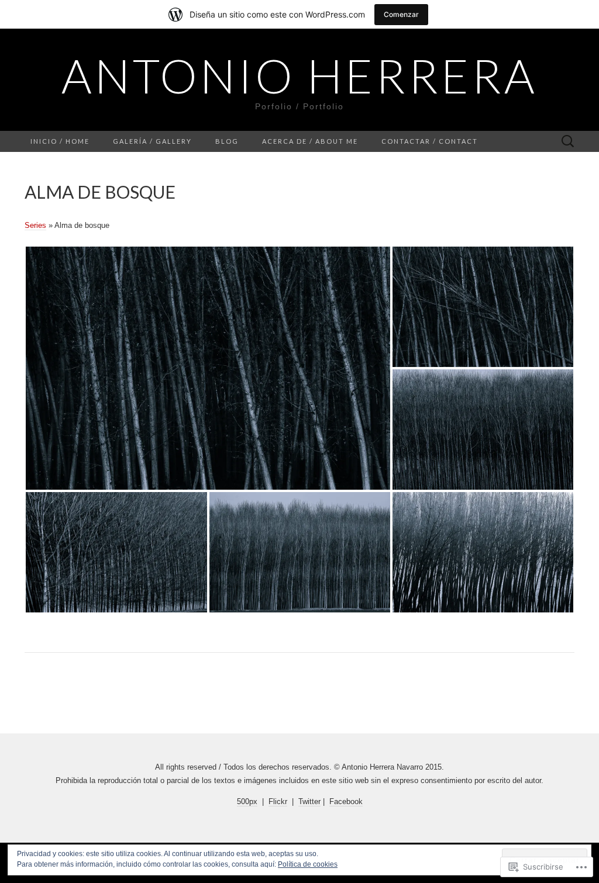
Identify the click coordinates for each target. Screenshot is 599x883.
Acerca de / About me (310, 141)
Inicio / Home (59, 141)
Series (35, 225)
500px (247, 801)
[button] (208, 368)
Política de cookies (308, 864)
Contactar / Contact (429, 141)
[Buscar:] (568, 141)
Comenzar (401, 14)
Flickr (277, 801)
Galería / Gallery (152, 141)
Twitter (309, 801)
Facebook (346, 801)
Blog (227, 141)
